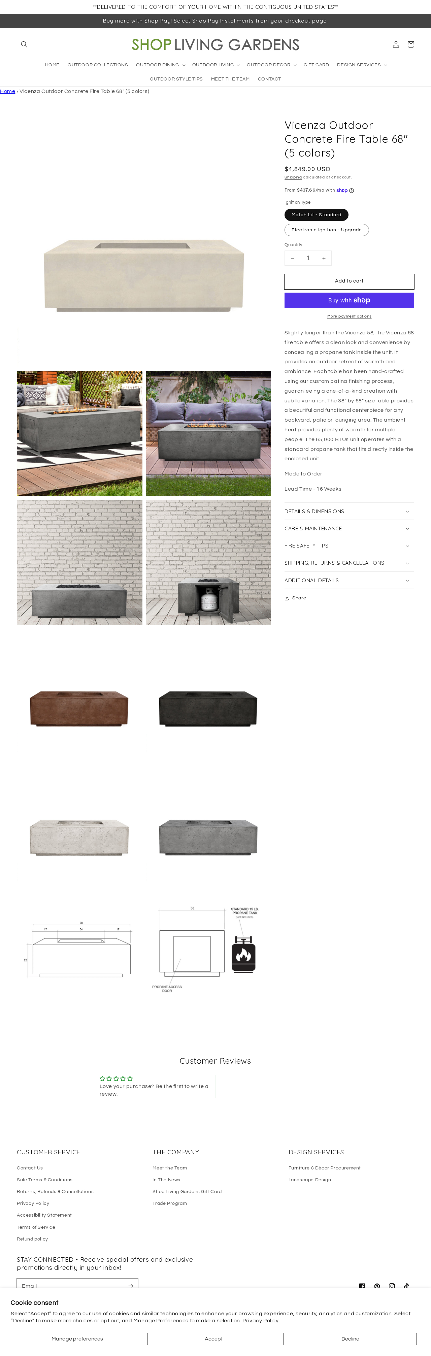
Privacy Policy (260, 1320)
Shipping (293, 177)
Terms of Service (36, 1227)
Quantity (293, 245)
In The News (166, 1180)
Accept (214, 1339)
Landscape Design (310, 1180)
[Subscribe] (130, 1286)
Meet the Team (170, 1168)
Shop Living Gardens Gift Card (187, 1191)
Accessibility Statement (44, 1215)
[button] (24, 44)
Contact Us (30, 1168)
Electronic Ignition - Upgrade (327, 230)
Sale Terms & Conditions (45, 1180)
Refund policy (32, 1239)
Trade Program (170, 1203)
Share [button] (299, 598)
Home (7, 91)
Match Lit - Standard (316, 215)
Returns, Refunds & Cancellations (55, 1191)
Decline (350, 1339)
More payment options (349, 316)
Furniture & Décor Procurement (325, 1168)
